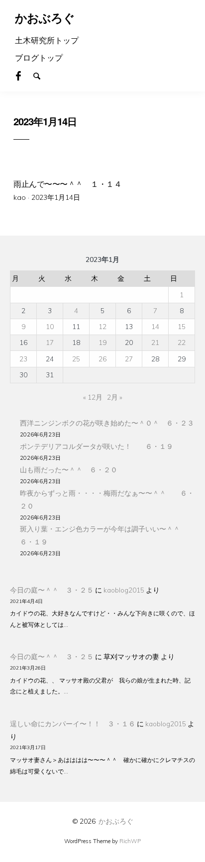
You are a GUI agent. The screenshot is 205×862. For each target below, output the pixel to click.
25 (76, 358)
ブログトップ (39, 58)
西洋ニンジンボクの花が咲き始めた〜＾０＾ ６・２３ (107, 423)
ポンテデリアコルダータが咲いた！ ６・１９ (96, 446)
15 (182, 326)
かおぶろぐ (116, 821)
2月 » (114, 397)
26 (102, 358)
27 (129, 358)
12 (102, 326)
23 (23, 358)
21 (155, 342)
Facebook (24, 75)
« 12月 (92, 397)
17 (50, 342)
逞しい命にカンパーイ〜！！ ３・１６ (72, 723)
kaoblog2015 (123, 590)
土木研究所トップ (47, 40)
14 (155, 326)
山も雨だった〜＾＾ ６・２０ (68, 469)
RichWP (130, 841)
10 (50, 326)
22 (182, 342)
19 (102, 342)
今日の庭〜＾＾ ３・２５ (52, 590)
